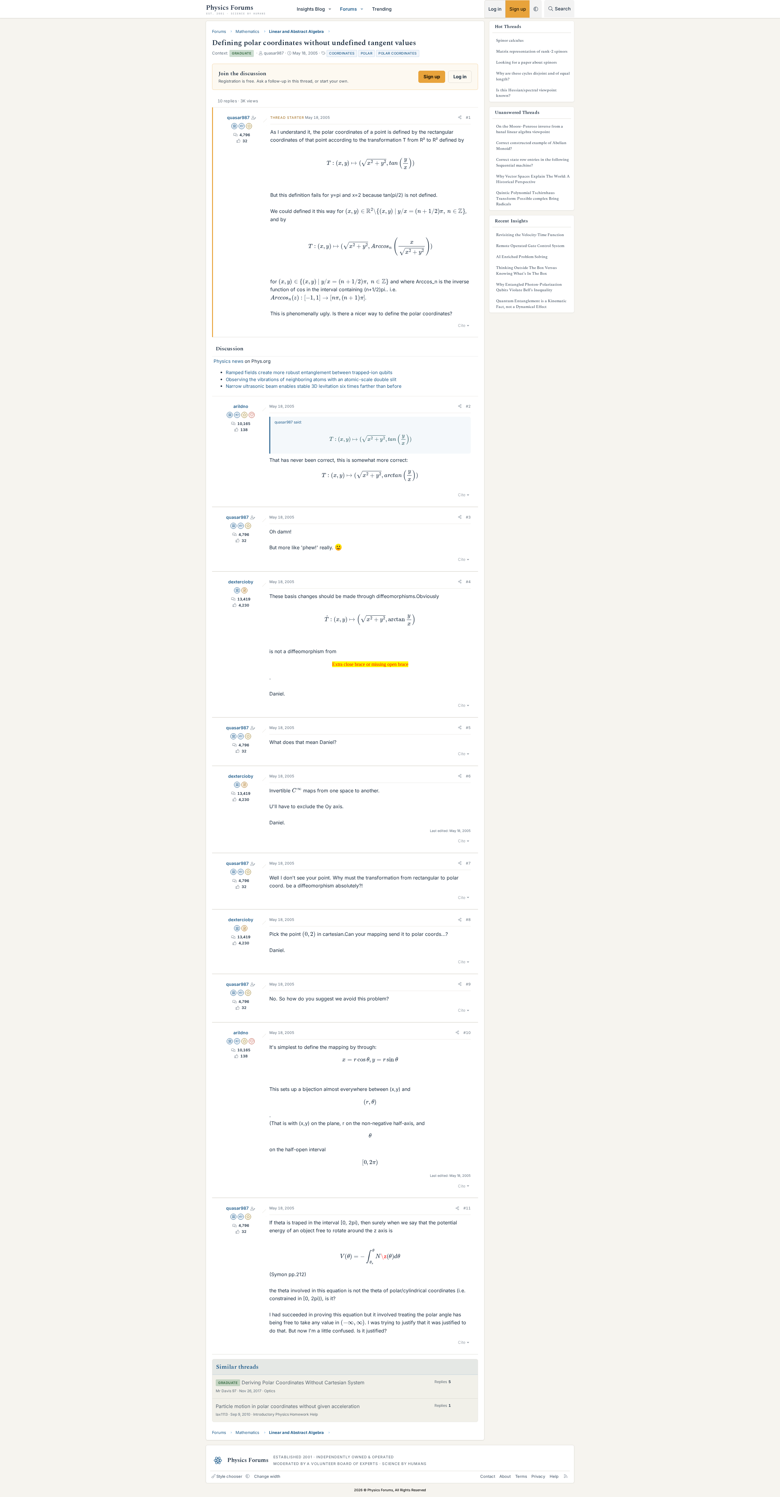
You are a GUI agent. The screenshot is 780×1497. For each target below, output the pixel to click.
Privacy (538, 1476)
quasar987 (238, 117)
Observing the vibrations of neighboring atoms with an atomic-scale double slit (311, 379)
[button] (330, 9)
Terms (521, 1476)
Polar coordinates (397, 53)
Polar (367, 53)
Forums (348, 9)
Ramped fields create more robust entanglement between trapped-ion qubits (309, 372)
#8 (468, 919)
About (505, 1476)
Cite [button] (462, 325)
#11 (467, 1208)
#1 (468, 117)
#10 (467, 1032)
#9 (468, 984)
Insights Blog (311, 9)
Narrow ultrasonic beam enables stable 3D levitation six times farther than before (314, 386)
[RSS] (566, 1476)
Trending (382, 9)
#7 (468, 863)
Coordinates (342, 53)
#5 (468, 727)
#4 (468, 581)
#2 (468, 406)
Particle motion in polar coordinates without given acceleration (288, 1406)
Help (554, 1476)
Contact (487, 1476)
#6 (468, 776)
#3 (468, 517)
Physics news (228, 361)
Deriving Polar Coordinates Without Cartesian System (303, 1382)
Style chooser (229, 1476)
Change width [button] (267, 1476)
